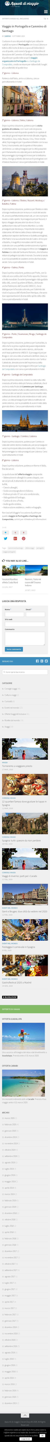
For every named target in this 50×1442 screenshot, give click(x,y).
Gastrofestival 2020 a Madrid (16, 982)
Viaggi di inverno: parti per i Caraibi (19, 876)
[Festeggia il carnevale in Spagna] (25, 930)
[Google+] (41, 661)
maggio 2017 (10, 1295)
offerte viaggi (30, 548)
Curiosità (8, 701)
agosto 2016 (10, 1352)
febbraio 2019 (10, 1200)
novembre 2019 (11, 1143)
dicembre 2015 (11, 1403)
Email (29, 609)
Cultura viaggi (10, 695)
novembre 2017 (11, 1257)
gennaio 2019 (10, 1207)
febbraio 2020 (10, 1124)
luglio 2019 (9, 1169)
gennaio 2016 (10, 1397)
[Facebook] (37, 661)
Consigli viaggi (11, 688)
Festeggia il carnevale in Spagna (18, 947)
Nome (8, 609)
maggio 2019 (10, 1181)
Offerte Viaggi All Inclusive (15, 18)
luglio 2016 (9, 1359)
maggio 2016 (10, 1371)
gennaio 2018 (10, 1245)
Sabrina (7, 36)
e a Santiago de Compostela (21, 61)
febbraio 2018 (10, 1238)
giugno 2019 (10, 1175)
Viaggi (7, 726)
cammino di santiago (15, 548)
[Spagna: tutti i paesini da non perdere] (25, 823)
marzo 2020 (9, 1118)
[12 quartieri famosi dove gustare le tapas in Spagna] (25, 784)
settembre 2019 (11, 1156)
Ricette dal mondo (12, 720)
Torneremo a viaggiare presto (17, 766)
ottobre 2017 (10, 1264)
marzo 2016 (9, 1384)
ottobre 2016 (10, 1340)
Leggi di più (25, 1439)
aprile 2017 (9, 1302)
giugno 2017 (10, 1289)
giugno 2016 (10, 1365)
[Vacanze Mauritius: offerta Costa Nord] (13, 570)
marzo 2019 (9, 1194)
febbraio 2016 (10, 1390)
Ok (42, 1436)
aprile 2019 (9, 1188)
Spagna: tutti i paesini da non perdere (21, 840)
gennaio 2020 (10, 1130)
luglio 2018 (9, 1226)
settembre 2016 (11, 1346)
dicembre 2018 (11, 1213)
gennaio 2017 (10, 1321)
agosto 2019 (10, 1162)
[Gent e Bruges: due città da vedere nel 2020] (25, 894)
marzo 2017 (9, 1308)
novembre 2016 (11, 1333)
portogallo (40, 548)
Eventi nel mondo (12, 707)
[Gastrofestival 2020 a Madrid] (25, 965)
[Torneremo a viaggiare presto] (25, 749)
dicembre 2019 (11, 1137)
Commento (9, 629)
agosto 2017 (10, 1276)
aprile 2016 (9, 1378)
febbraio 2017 (10, 1314)
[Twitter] (46, 661)
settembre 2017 (11, 1270)
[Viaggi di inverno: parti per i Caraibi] (25, 859)
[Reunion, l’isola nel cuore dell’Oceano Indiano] (36, 570)
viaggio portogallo (9, 552)
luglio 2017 (9, 1283)
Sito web (8, 619)
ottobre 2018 (10, 1219)
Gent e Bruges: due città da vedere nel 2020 (24, 911)
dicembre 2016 (11, 1327)
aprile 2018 (9, 1232)
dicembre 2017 (11, 1251)
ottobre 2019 (10, 1150)
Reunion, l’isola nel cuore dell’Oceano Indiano (33, 582)
